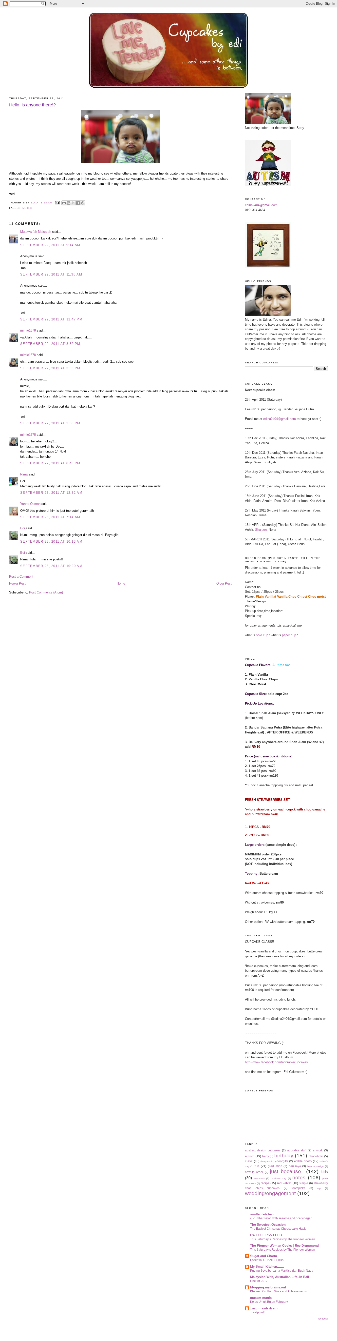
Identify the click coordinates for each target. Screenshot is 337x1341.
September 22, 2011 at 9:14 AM (50, 245)
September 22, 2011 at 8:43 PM (50, 463)
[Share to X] (73, 202)
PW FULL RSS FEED (266, 1235)
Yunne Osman (30, 504)
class (249, 1161)
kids (324, 1172)
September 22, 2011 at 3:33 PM (50, 368)
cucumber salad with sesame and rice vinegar (281, 1218)
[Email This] (63, 202)
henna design (315, 1166)
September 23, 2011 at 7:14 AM (50, 517)
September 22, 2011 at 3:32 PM (50, 344)
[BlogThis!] (68, 202)
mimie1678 (28, 330)
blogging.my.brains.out (268, 1287)
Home (121, 583)
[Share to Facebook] (77, 202)
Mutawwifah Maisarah (35, 232)
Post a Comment (21, 576)
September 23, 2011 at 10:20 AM (51, 566)
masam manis (261, 1298)
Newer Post (17, 583)
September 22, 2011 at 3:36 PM (50, 423)
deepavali (266, 1161)
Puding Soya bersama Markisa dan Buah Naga (281, 1270)
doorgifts (282, 1161)
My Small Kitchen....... (267, 1266)
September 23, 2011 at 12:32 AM (51, 492)
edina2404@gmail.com (261, 205)
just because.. (287, 1171)
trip (319, 1188)
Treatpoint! (257, 1312)
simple (303, 1183)
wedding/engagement (270, 1193)
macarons (259, 1178)
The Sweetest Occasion (268, 1224)
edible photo (303, 1161)
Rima (24, 474)
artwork (318, 1150)
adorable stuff (296, 1150)
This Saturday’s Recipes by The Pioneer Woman (282, 1239)
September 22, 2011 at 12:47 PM (51, 319)
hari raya (295, 1166)
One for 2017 (259, 1281)
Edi (22, 528)
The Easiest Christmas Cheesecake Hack (278, 1228)
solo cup (262, 635)
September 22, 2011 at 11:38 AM (51, 274)
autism (250, 1156)
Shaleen (261, 530)
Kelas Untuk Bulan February (269, 1301)
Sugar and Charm (263, 1256)
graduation (275, 1166)
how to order (254, 1172)
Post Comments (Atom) (46, 592)
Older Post (224, 583)
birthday (283, 1155)
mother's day (278, 1178)
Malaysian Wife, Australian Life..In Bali (279, 1277)
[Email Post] (57, 202)
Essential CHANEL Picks (266, 1260)
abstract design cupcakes (263, 1150)
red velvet (284, 1183)
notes (27, 208)
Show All (323, 1318)
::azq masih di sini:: (265, 1308)
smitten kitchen (262, 1214)
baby (265, 1156)
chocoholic (316, 1156)
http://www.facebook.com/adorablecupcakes (276, 1062)
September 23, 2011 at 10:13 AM (51, 541)
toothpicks (298, 1188)
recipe (265, 1183)
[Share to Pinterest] (82, 202)
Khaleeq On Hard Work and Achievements (278, 1291)
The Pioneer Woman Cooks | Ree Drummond (284, 1245)
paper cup (289, 635)
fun (257, 1166)
